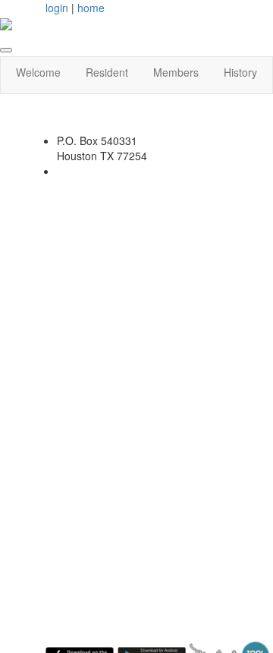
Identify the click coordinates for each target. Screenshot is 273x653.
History (240, 72)
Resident (107, 72)
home (91, 7)
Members (176, 72)
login (57, 7)
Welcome (38, 72)
